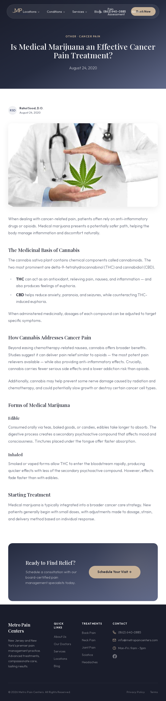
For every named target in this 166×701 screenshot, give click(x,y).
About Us (60, 637)
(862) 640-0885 (129, 632)
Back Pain (89, 633)
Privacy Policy (136, 692)
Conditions (54, 12)
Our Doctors (62, 644)
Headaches (89, 662)
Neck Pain (89, 640)
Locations (30, 12)
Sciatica (87, 655)
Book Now (143, 11)
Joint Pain (89, 647)
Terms (154, 692)
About (136, 12)
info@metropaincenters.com (138, 640)
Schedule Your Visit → (114, 572)
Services (78, 12)
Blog (97, 12)
